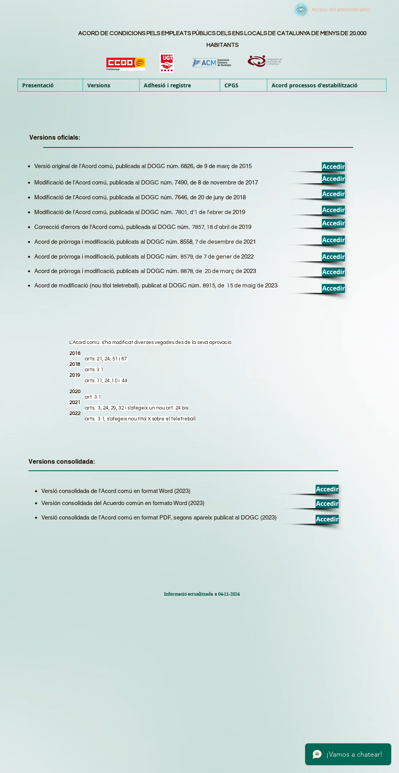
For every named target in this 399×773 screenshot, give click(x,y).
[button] (111, 85)
